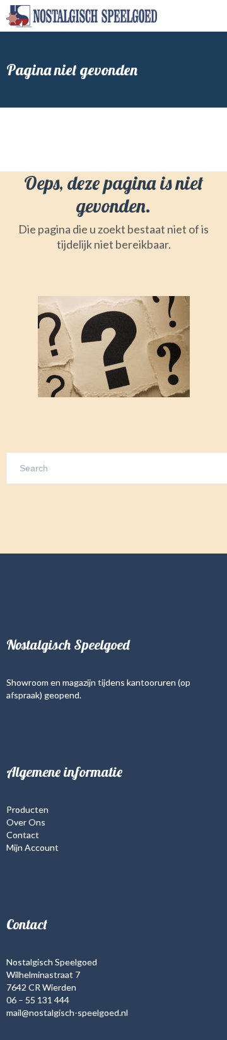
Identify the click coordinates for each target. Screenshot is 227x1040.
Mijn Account (32, 847)
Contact (22, 834)
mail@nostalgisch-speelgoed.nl (67, 1012)
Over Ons (25, 822)
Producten (27, 809)
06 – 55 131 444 (37, 999)
